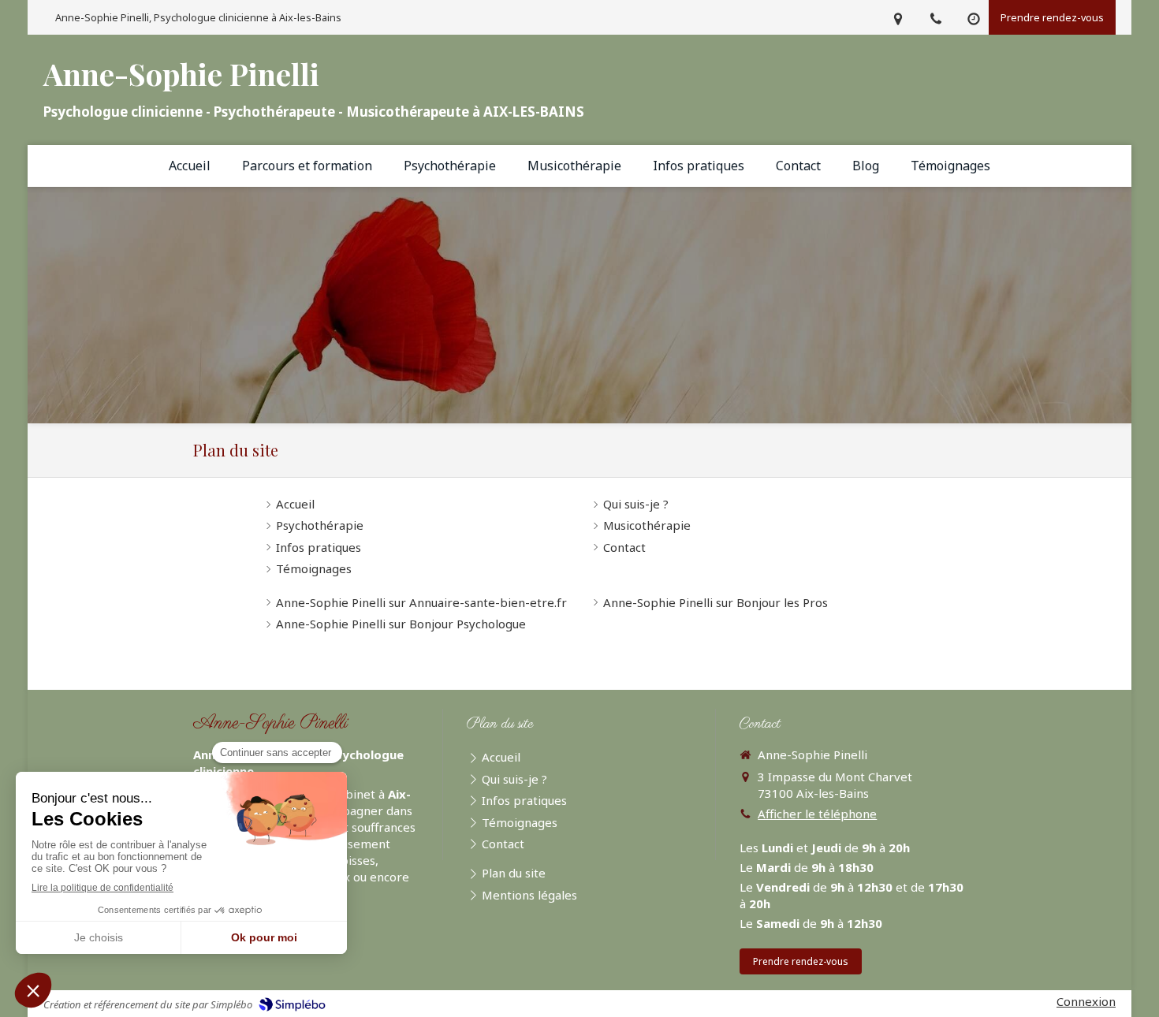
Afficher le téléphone (817, 813)
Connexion (1086, 1001)
